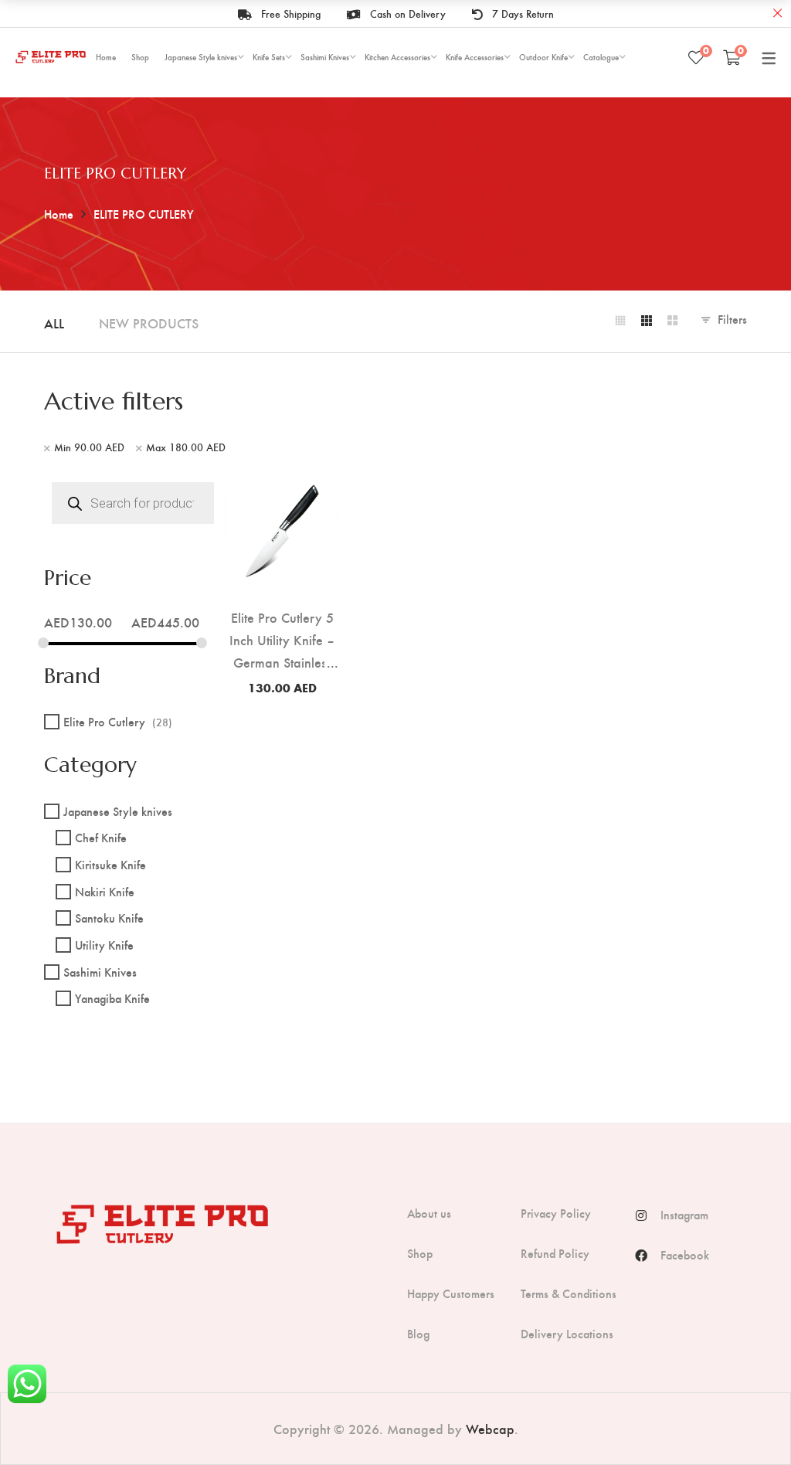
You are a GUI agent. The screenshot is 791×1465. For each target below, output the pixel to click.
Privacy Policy (556, 1213)
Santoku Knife (109, 917)
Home (58, 214)
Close (777, 13)
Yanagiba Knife (112, 998)
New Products (149, 322)
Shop (420, 1253)
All (54, 322)
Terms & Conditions (568, 1293)
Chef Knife (101, 837)
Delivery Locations (567, 1333)
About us (429, 1213)
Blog (418, 1333)
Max (186, 447)
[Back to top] (748, 1422)
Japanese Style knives (117, 811)
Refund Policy (555, 1253)
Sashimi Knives (100, 972)
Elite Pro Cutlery (117, 721)
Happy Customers (450, 1293)
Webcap (490, 1428)
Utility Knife (104, 944)
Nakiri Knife (104, 891)
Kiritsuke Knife (110, 864)
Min (89, 447)
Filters (732, 319)
